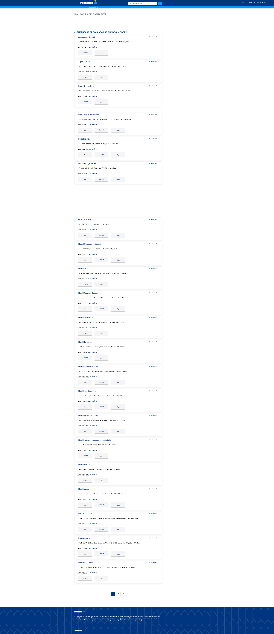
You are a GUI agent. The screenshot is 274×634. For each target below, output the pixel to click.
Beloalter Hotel (84, 139)
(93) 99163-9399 (84, 174)
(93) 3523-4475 (83, 524)
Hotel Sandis (83, 489)
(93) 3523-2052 (83, 426)
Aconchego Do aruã (86, 37)
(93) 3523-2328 (83, 377)
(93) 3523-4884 (83, 72)
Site (85, 130)
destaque (257, 2)
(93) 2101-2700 (83, 499)
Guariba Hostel (84, 219)
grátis (264, 2)
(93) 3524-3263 (83, 475)
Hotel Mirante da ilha (87, 391)
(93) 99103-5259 (84, 303)
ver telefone (93, 47)
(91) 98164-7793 (84, 47)
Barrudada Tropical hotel (88, 114)
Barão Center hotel (86, 86)
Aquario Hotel (84, 61)
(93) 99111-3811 (83, 573)
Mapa (101, 53)
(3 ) (153, 36)
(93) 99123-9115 (84, 450)
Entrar (243, 2)
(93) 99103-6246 (84, 328)
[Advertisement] (119, 22)
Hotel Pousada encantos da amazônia (94, 440)
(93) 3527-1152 (83, 279)
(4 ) (153, 292)
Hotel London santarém (88, 366)
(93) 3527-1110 (83, 401)
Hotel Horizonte (85, 342)
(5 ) (153, 61)
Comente (85, 52)
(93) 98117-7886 (84, 230)
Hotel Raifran (84, 464)
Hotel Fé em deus (86, 318)
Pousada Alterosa (85, 563)
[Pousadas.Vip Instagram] (76, 622)
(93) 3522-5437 (83, 352)
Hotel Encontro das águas (89, 293)
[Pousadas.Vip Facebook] (74, 622)
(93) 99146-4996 (84, 125)
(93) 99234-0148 (84, 548)
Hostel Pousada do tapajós (89, 244)
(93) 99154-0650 (84, 96)
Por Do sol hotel (85, 514)
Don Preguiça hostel (87, 163)
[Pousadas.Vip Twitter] (75, 622)
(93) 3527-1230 (83, 149)
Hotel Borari (83, 268)
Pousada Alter (84, 538)
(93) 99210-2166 (84, 254)
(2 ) (153, 317)
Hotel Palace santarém (88, 416)
